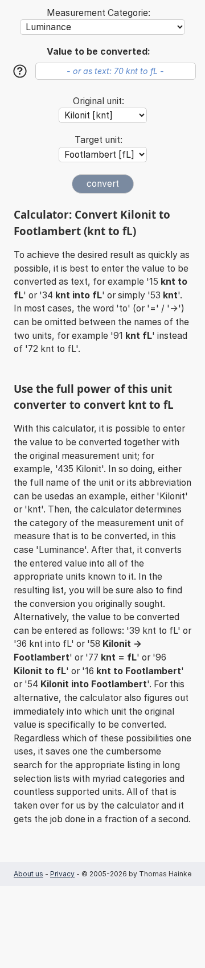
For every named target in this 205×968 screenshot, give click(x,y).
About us (28, 873)
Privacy (62, 873)
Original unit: (98, 101)
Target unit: (98, 139)
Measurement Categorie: (98, 12)
